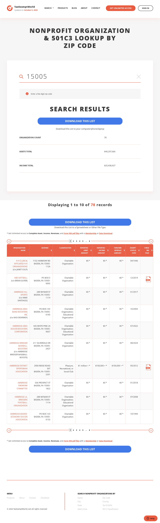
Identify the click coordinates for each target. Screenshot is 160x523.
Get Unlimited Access (121, 8)
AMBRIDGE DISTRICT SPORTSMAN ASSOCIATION (18, 368)
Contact (95, 8)
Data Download (105, 233)
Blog (74, 8)
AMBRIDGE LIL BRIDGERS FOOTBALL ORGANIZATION (20, 401)
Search (48, 8)
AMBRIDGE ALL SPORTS (20, 293)
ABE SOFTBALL (20, 277)
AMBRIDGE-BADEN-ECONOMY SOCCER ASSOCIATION (18, 417)
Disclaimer (45, 497)
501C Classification (110, 509)
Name (80, 497)
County (106, 501)
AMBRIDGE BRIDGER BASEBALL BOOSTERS (18, 346)
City (79, 501)
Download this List (80, 449)
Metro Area (82, 509)
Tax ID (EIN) (107, 505)
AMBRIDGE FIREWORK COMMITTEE (22, 385)
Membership (91, 233)
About (84, 8)
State (80, 505)
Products (63, 8)
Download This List (80, 121)
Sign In (145, 8)
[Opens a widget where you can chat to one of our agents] (151, 518)
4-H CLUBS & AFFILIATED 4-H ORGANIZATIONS (20, 263)
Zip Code (106, 497)
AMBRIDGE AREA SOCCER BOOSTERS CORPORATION (19, 329)
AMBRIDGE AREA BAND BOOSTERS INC (19, 312)
